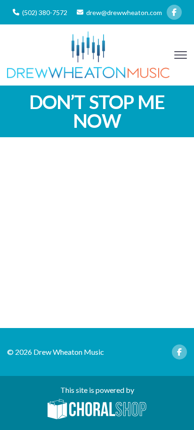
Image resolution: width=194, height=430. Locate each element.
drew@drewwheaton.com (124, 12)
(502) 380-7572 (44, 12)
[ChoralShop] (97, 410)
